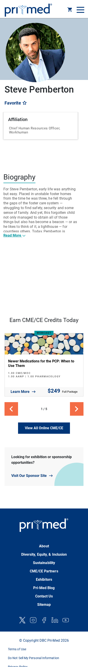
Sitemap (44, 604)
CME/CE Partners (44, 571)
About (44, 546)
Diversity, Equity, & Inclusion (44, 554)
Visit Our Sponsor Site (29, 475)
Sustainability (44, 563)
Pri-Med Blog (44, 588)
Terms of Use (17, 649)
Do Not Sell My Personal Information (33, 658)
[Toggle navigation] (79, 10)
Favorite (13, 103)
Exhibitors (44, 579)
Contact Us (44, 596)
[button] (70, 10)
